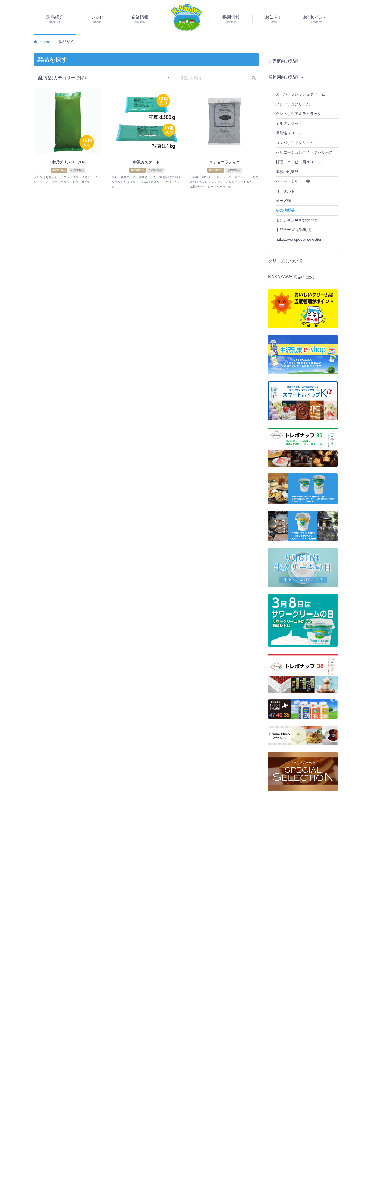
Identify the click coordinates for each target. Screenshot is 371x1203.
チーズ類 (283, 200)
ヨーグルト (285, 191)
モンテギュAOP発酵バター (299, 220)
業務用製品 (59, 170)
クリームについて (285, 261)
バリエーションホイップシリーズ (304, 152)
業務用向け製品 (284, 77)
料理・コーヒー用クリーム (298, 162)
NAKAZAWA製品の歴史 (291, 276)
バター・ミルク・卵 (293, 181)
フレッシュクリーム (293, 104)
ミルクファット (289, 123)
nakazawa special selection (299, 239)
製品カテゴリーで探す (66, 77)
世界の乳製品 (287, 172)
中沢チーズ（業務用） (295, 229)
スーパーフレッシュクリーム (300, 94)
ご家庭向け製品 (283, 61)
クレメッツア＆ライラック (298, 114)
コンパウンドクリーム (295, 143)
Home (44, 42)
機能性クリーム (289, 133)
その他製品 (77, 170)
